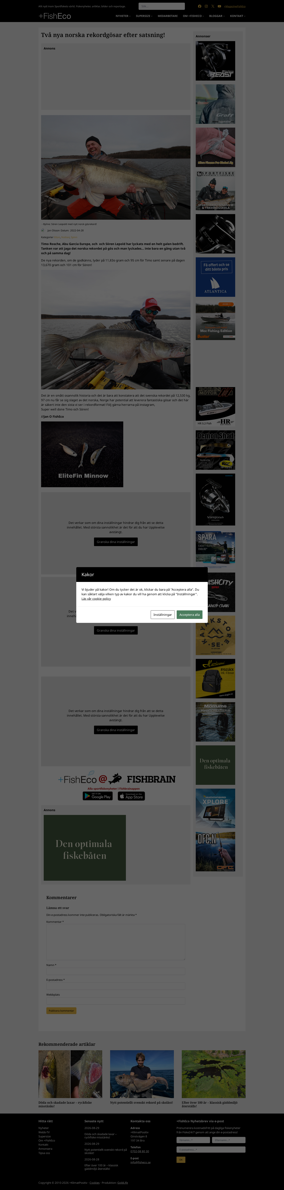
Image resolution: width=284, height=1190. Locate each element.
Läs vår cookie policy (96, 599)
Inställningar (163, 615)
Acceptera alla (189, 615)
